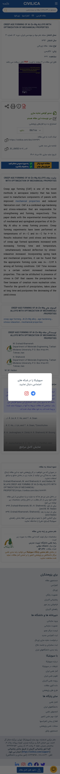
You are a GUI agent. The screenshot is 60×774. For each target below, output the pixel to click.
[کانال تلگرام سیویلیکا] (33, 393)
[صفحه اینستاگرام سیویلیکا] (26, 393)
